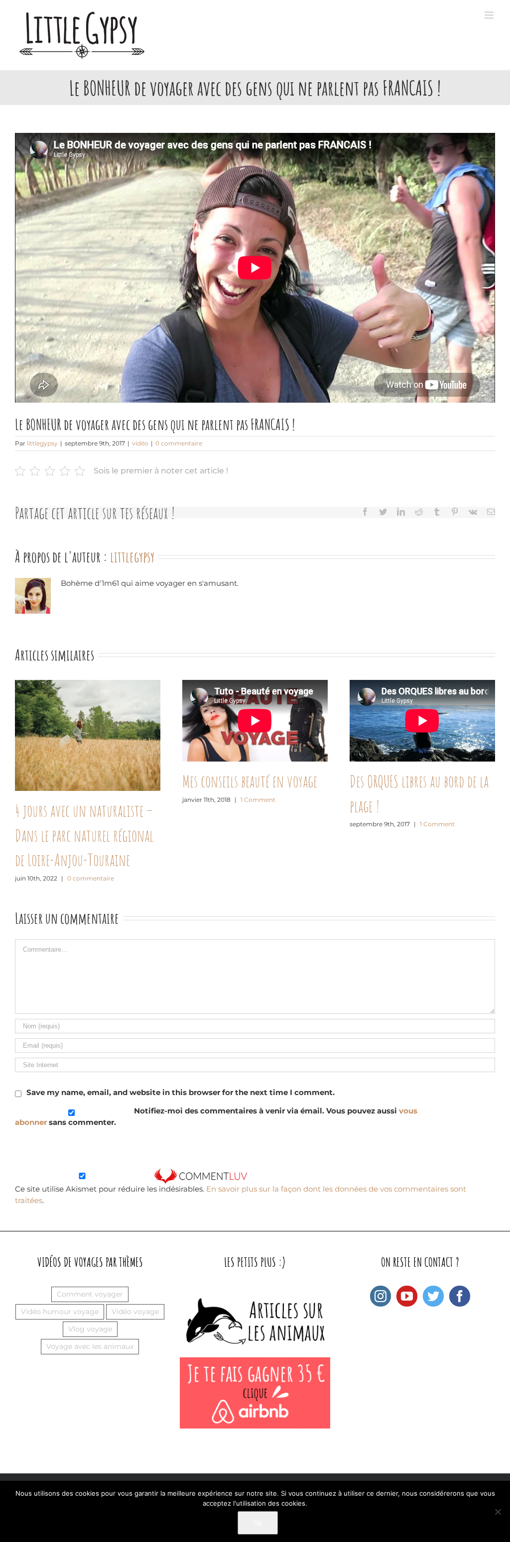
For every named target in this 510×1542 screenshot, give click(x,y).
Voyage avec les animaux (89, 1346)
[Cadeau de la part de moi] (255, 1362)
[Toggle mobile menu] (490, 15)
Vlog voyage (90, 1329)
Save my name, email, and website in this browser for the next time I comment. (180, 1092)
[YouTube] (406, 1296)
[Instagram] (380, 1296)
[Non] (498, 1512)
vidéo (140, 443)
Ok (257, 1523)
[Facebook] (459, 1296)
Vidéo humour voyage (60, 1312)
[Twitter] (433, 1296)
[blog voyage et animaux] (255, 1291)
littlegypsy (42, 443)
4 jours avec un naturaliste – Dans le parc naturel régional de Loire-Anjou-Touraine (84, 835)
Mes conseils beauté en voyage (249, 781)
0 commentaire (178, 443)
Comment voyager (90, 1294)
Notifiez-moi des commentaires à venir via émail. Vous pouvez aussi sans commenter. (216, 1116)
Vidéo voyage (135, 1312)
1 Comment (258, 799)
